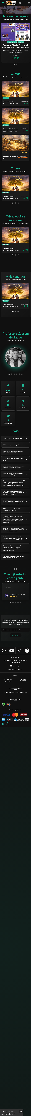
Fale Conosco (15, 666)
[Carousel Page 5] (19, 374)
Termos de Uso (8, 681)
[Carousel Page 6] (22, 374)
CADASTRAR (15, 635)
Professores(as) (8, 679)
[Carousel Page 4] (17, 374)
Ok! (21, 1111)
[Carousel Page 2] (17, 64)
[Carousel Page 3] (18, 203)
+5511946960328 (15, 663)
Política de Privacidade (23, 679)
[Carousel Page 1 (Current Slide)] (14, 64)
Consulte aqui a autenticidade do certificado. (15, 692)
